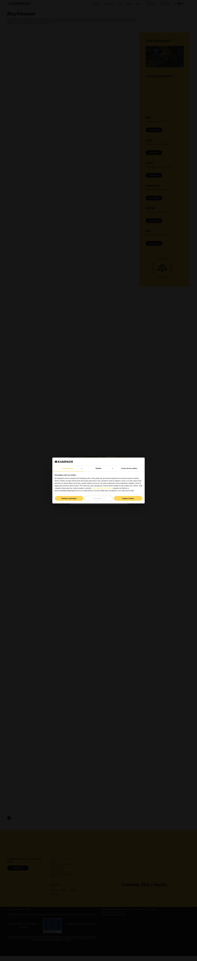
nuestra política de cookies (102, 488)
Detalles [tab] (98, 468)
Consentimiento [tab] (67, 468)
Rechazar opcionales (69, 498)
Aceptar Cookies (128, 498)
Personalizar (97, 498)
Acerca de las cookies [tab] (129, 468)
